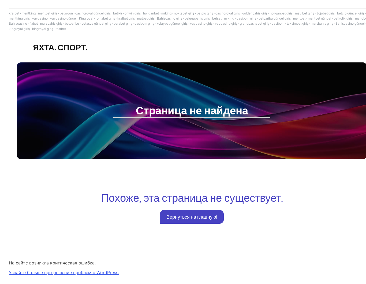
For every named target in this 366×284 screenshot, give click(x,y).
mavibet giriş (304, 13)
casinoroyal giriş (227, 13)
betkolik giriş (343, 18)
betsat (217, 18)
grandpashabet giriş (254, 23)
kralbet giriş (126, 18)
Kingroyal (86, 18)
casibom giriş (246, 18)
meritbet (299, 18)
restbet (60, 29)
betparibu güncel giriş (275, 18)
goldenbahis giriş (254, 13)
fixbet (33, 23)
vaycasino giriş (201, 23)
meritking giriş (19, 18)
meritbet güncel (319, 18)
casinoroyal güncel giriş (93, 13)
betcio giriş (205, 13)
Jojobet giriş (325, 13)
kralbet (14, 13)
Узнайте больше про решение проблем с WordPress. (64, 272)
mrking (166, 13)
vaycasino (40, 18)
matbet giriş (146, 18)
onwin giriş (133, 13)
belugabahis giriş (197, 18)
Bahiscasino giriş (169, 18)
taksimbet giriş (297, 23)
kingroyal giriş (19, 29)
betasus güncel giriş (96, 23)
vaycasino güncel (63, 18)
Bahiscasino (18, 23)
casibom (278, 23)
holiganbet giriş (281, 13)
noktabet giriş (184, 13)
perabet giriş (123, 23)
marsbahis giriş (51, 23)
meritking (29, 13)
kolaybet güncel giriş (172, 23)
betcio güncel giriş (350, 13)
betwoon (66, 13)
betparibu (72, 23)
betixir (117, 13)
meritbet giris (47, 13)
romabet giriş (105, 18)
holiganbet (151, 13)
